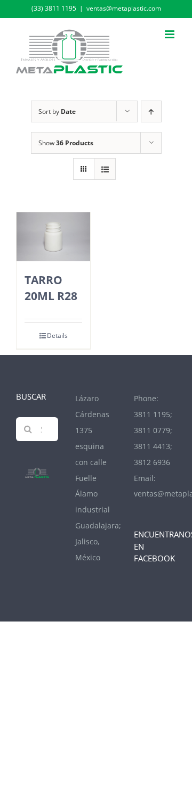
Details (57, 335)
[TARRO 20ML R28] (53, 236)
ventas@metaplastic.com (123, 8)
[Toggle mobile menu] (170, 34)
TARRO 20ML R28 (51, 287)
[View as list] (104, 169)
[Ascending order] (151, 111)
